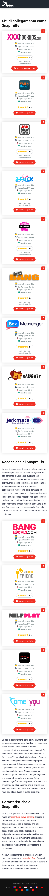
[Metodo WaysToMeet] (24, 662)
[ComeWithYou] (24, 706)
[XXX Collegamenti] (24, 40)
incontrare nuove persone (22, 817)
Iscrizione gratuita (26, 113)
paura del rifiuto (29, 858)
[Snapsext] (24, 231)
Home (8, 887)
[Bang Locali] (24, 533)
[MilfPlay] (24, 617)
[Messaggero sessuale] (24, 329)
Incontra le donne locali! (25, 68)
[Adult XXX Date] (8, 4)
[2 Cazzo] (24, 181)
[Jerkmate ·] (24, 424)
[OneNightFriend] (24, 578)
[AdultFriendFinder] (24, 134)
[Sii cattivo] (24, 381)
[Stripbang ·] (24, 280)
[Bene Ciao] (24, 89)
